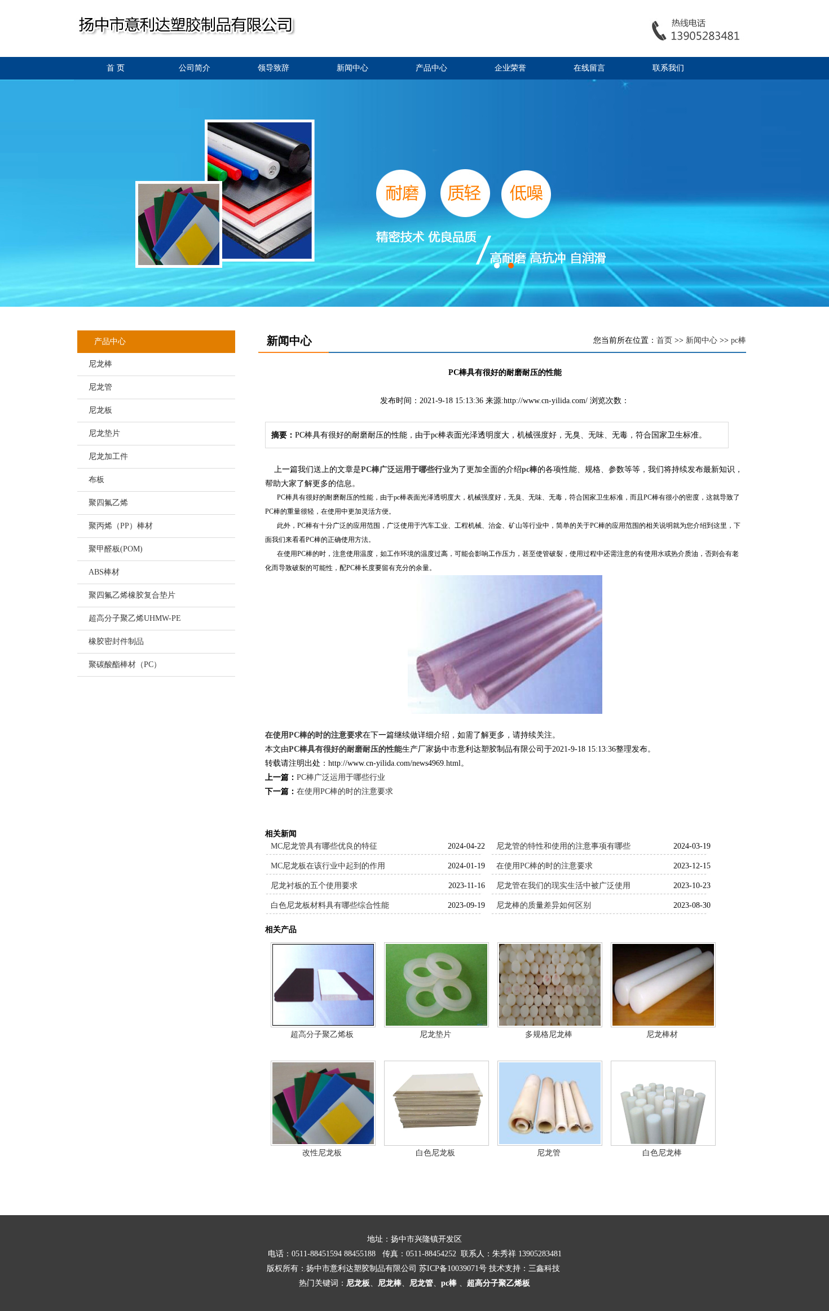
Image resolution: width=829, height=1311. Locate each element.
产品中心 (431, 68)
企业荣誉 (510, 68)
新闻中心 (352, 68)
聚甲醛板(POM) (116, 549)
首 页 (116, 68)
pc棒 (738, 340)
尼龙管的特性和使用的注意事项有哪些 (563, 846)
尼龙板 (100, 410)
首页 (664, 340)
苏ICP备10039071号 (453, 1268)
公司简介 (194, 68)
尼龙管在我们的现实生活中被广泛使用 (563, 885)
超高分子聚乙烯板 (322, 1034)
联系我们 (668, 68)
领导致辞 (273, 68)
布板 (96, 479)
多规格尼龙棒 (548, 1034)
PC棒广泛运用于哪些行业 (406, 469)
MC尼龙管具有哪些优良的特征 (324, 846)
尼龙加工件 (108, 456)
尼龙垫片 (104, 433)
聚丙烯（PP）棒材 (121, 526)
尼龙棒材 (662, 1034)
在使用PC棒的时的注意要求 (314, 735)
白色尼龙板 (435, 1153)
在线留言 (589, 68)
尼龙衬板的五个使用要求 (314, 885)
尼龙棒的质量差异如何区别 (543, 905)
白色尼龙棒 (662, 1153)
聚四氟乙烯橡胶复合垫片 (132, 595)
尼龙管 (100, 387)
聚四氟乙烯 (108, 502)
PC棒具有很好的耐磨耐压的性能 (345, 749)
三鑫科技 (544, 1268)
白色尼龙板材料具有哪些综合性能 (330, 905)
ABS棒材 (104, 572)
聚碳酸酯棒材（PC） (125, 664)
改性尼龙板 (322, 1153)
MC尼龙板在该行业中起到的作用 (328, 866)
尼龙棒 (100, 364)
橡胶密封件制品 (116, 641)
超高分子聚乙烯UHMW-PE (135, 618)
